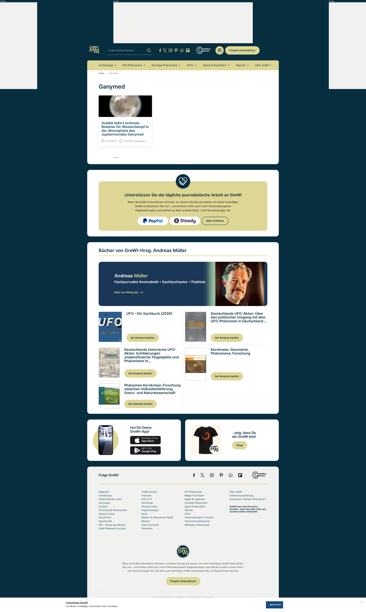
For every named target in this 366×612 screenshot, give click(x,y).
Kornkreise (147, 502)
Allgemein (104, 491)
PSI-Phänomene (132, 65)
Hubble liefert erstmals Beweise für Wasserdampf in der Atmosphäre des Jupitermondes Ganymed (125, 128)
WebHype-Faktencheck (197, 524)
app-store (145, 440)
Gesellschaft (105, 521)
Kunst (144, 513)
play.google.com (145, 450)
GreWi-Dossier (149, 491)
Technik (189, 510)
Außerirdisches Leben (110, 499)
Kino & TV (147, 499)
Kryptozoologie (150, 510)
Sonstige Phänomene (164, 65)
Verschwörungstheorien (197, 521)
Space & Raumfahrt (214, 65)
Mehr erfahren (215, 220)
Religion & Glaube (194, 495)
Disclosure (104, 502)
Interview (146, 495)
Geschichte (105, 517)
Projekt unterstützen (242, 50)
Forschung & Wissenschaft (113, 510)
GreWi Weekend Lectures (112, 528)
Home (101, 73)
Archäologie (106, 65)
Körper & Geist (149, 506)
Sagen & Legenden (195, 499)
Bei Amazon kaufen (140, 403)
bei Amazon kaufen (142, 337)
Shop (239, 445)
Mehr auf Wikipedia (126, 292)
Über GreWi (262, 65)
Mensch (241, 65)
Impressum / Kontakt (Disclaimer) (247, 499)
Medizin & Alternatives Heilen (157, 517)
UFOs (190, 65)
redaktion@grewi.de (219, 50)
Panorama (147, 528)
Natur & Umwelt (150, 524)
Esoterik (103, 506)
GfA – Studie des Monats (112, 524)
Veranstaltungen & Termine (199, 517)
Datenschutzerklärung (241, 495)
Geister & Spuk (107, 513)
